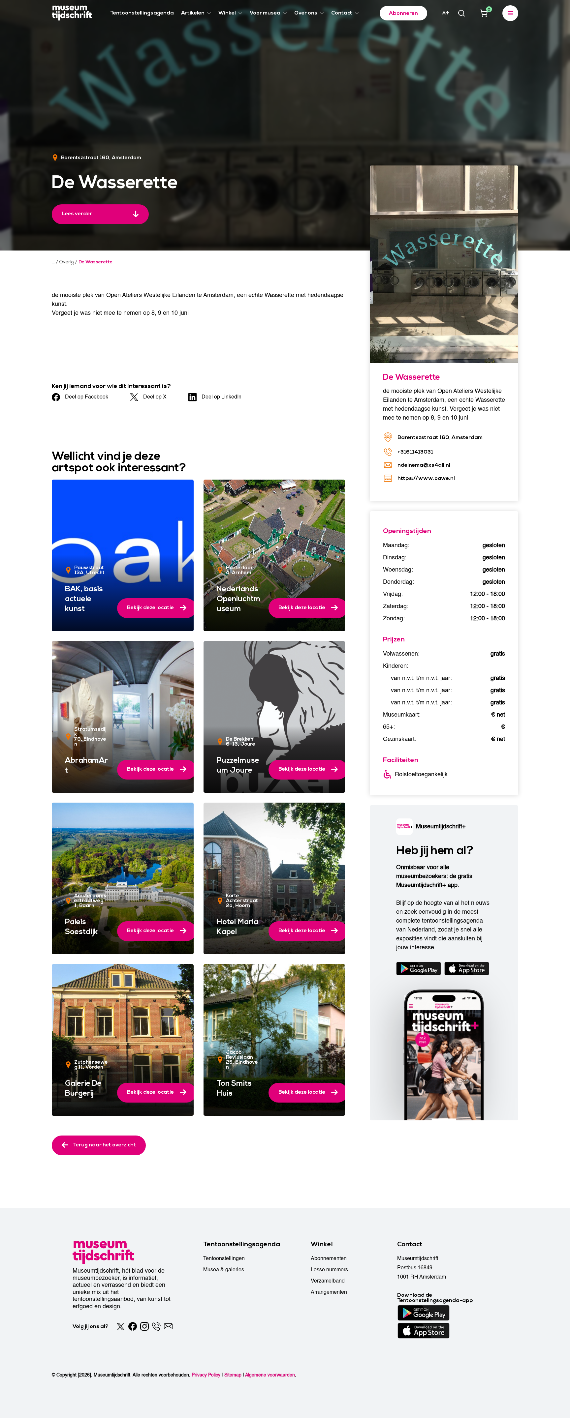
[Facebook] (132, 1326)
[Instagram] (144, 1326)
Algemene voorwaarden (270, 1375)
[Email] (168, 1326)
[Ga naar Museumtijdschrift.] (53, 262)
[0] (484, 13)
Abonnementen (329, 1258)
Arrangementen (329, 1292)
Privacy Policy (206, 1375)
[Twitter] (120, 1326)
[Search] (461, 13)
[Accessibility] (446, 13)
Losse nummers (329, 1269)
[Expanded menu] (510, 13)
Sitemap (232, 1375)
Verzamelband (328, 1281)
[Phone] (156, 1326)
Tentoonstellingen (224, 1258)
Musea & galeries (223, 1269)
